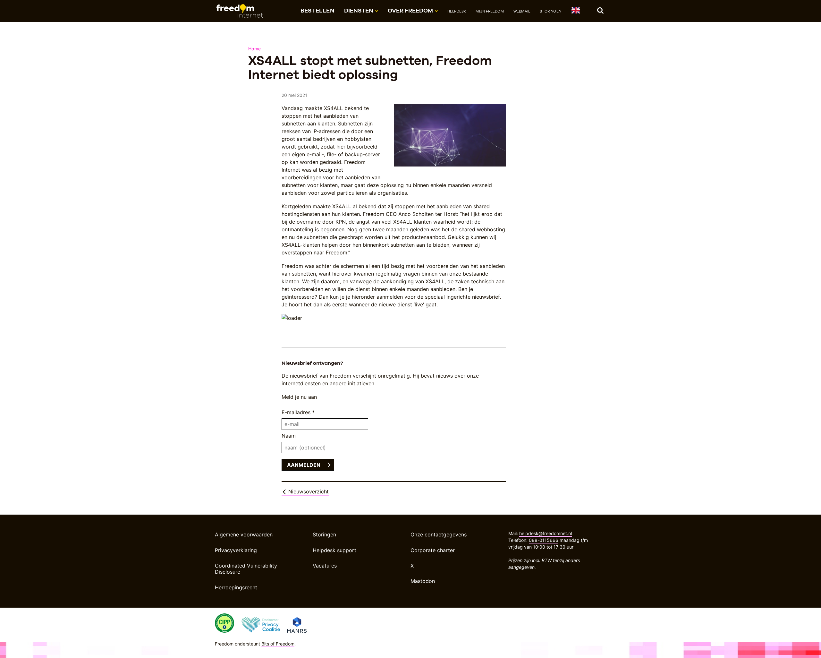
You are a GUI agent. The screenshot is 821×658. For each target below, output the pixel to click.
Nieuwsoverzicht (308, 491)
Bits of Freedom (277, 643)
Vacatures (325, 565)
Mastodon (422, 581)
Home (254, 48)
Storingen (550, 11)
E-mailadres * (298, 412)
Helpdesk (456, 11)
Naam (289, 435)
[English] (575, 11)
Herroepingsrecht (236, 587)
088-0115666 (543, 540)
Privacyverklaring (236, 550)
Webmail (521, 11)
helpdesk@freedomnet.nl (545, 533)
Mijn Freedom (490, 11)
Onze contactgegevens (438, 534)
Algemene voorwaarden (244, 534)
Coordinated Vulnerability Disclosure (246, 568)
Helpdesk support (334, 550)
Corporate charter (432, 550)
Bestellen (317, 10)
